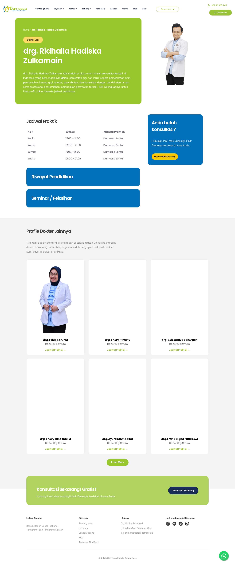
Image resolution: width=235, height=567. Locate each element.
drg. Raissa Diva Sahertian (179, 340)
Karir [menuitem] (144, 9)
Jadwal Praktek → (55, 350)
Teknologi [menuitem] (100, 9)
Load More (117, 462)
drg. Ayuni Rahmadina (117, 439)
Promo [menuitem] (125, 9)
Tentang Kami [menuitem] (42, 9)
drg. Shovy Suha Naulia (55, 439)
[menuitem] (58, 9)
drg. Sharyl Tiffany (117, 340)
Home (26, 29)
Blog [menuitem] (135, 9)
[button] (33, 40)
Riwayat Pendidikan (52, 177)
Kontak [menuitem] (113, 9)
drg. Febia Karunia (55, 340)
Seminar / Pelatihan (52, 198)
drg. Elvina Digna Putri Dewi (179, 439)
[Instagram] (187, 524)
